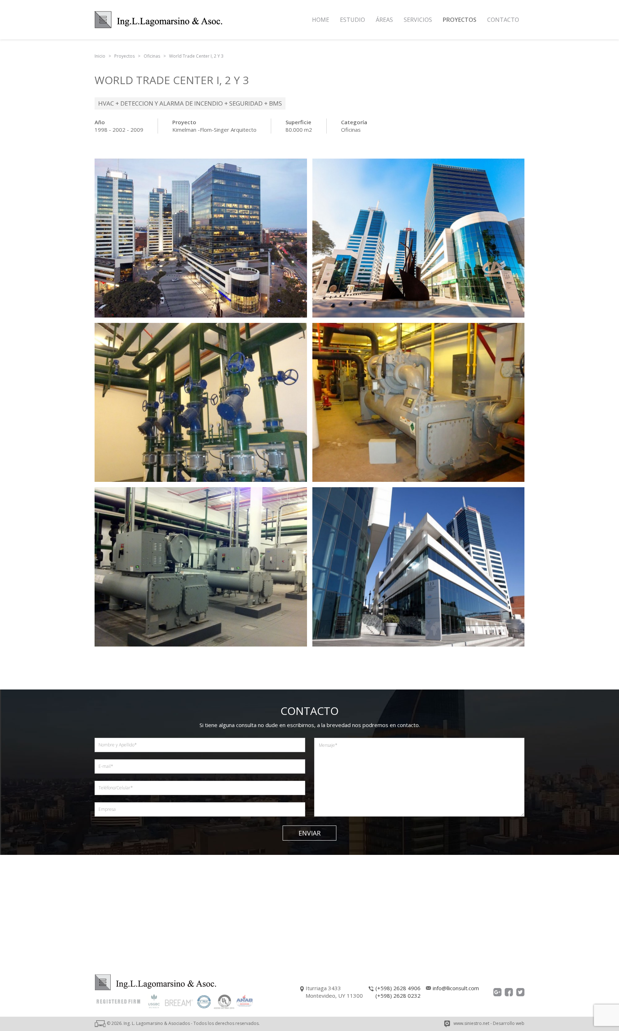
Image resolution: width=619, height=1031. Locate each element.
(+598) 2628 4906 (398, 988)
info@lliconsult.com (456, 988)
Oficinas (351, 129)
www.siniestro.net (471, 1023)
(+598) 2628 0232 (398, 995)
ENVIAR (309, 833)
